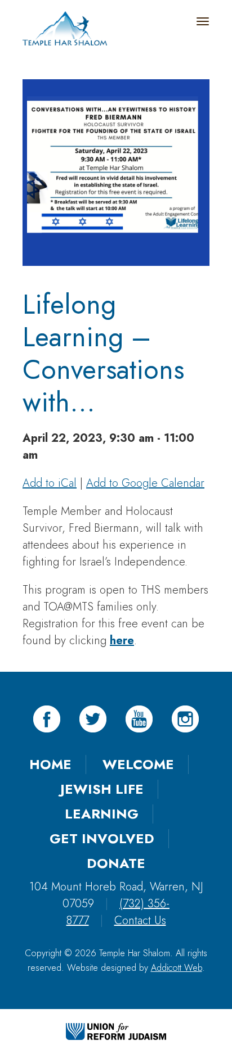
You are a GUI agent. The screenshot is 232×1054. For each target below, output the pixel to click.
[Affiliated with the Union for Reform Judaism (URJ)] (116, 1030)
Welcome (138, 764)
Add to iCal (50, 483)
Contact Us (140, 920)
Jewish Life (102, 789)
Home (50, 764)
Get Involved (102, 838)
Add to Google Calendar (145, 483)
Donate (116, 863)
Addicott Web (176, 967)
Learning (102, 814)
